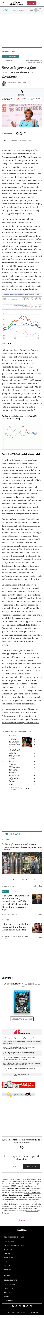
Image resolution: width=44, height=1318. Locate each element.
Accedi (12, 1166)
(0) (41, 886)
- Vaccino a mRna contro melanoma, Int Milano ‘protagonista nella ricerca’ (19, 1069)
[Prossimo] (39, 763)
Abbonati (31, 3)
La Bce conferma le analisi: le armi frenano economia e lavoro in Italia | (22, 846)
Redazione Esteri (14, 788)
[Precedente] (4, 763)
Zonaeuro (8, 51)
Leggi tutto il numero (22, 1019)
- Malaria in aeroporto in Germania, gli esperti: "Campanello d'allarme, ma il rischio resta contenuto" (19, 1053)
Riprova (22, 1220)
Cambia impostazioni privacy (14, 1245)
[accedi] (40, 3)
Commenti (8, 133)
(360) (29, 788)
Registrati (31, 1166)
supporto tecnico (32, 1211)
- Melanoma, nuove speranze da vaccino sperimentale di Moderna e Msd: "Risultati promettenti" (21, 1063)
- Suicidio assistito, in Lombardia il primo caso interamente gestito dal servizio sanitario (19, 1047)
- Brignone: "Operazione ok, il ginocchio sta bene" (20, 1038)
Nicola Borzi (8, 886)
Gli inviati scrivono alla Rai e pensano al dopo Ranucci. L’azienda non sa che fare (16, 926)
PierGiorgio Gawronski (17, 82)
